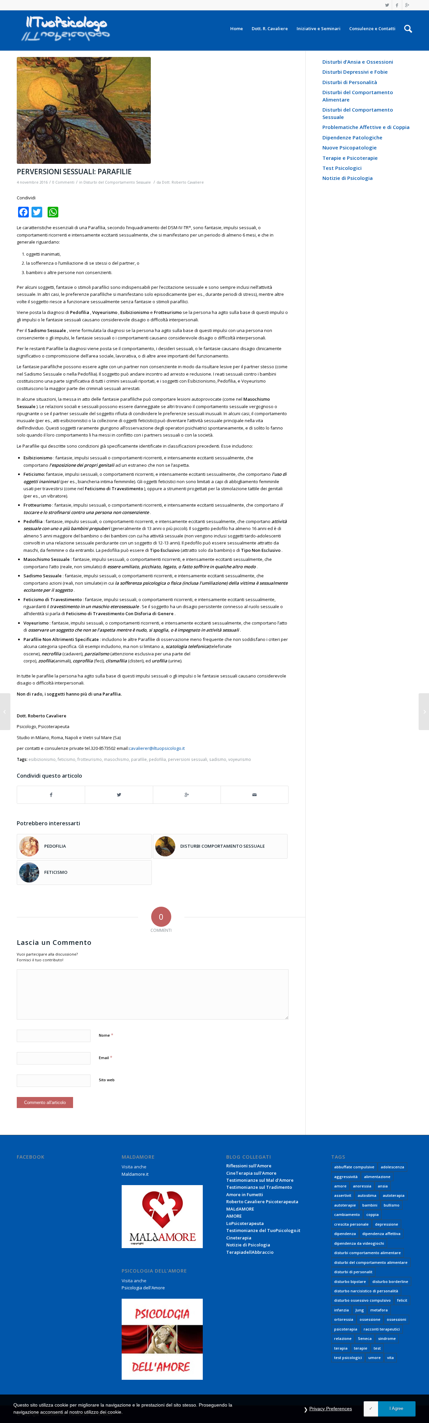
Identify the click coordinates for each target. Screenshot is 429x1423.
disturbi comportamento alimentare (367, 1252)
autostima (367, 1195)
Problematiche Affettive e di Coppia (366, 127)
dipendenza (345, 1233)
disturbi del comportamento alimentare (371, 1262)
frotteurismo (89, 759)
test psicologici (348, 1357)
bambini (369, 1205)
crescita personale (351, 1224)
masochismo (116, 759)
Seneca (365, 1338)
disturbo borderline (390, 1281)
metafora (379, 1309)
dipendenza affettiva (381, 1233)
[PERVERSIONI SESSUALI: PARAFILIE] (153, 110)
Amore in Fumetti (244, 1194)
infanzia (341, 1309)
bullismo (392, 1205)
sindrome (387, 1338)
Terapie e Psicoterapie (350, 157)
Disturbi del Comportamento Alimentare (357, 96)
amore (340, 1185)
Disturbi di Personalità (349, 82)
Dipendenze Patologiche (352, 137)
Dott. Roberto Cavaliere (183, 182)
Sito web (107, 1079)
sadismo (217, 759)
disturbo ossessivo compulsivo (362, 1300)
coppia (372, 1214)
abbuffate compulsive (354, 1166)
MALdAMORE (240, 1209)
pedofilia (157, 759)
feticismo (66, 759)
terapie (360, 1348)
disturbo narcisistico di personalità (366, 1290)
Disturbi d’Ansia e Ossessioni (357, 61)
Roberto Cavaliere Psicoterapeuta (262, 1202)
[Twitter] (387, 5)
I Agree (396, 1408)
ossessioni (396, 1319)
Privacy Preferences (330, 1408)
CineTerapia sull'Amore (251, 1173)
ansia (383, 1185)
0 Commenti (63, 182)
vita (390, 1357)
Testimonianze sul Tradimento (259, 1187)
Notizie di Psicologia (347, 178)
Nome (106, 1035)
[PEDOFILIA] (5, 711)
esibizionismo (42, 759)
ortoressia (343, 1319)
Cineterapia (238, 1238)
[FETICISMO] (424, 711)
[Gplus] (407, 5)
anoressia (362, 1185)
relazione (343, 1338)
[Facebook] (397, 5)
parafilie (139, 759)
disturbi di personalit (353, 1271)
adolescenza (392, 1166)
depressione (386, 1224)
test (377, 1348)
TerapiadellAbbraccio (249, 1252)
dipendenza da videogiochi (359, 1243)
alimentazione (377, 1176)
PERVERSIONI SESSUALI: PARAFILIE (74, 171)
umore (374, 1357)
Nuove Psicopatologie (349, 147)
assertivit (342, 1195)
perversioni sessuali (187, 759)
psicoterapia (345, 1329)
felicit (402, 1300)
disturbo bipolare (350, 1281)
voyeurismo (239, 759)
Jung (359, 1309)
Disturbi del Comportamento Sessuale (117, 182)
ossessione (370, 1319)
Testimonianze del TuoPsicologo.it (263, 1230)
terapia (341, 1348)
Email (105, 1057)
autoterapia (394, 1195)
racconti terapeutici (382, 1329)
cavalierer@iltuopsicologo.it (157, 748)
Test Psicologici (342, 168)
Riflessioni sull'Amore (248, 1166)
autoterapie (345, 1205)
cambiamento (347, 1214)
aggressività (346, 1176)
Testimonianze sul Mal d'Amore (260, 1180)
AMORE (234, 1216)
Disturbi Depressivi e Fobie (355, 71)
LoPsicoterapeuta (245, 1223)
